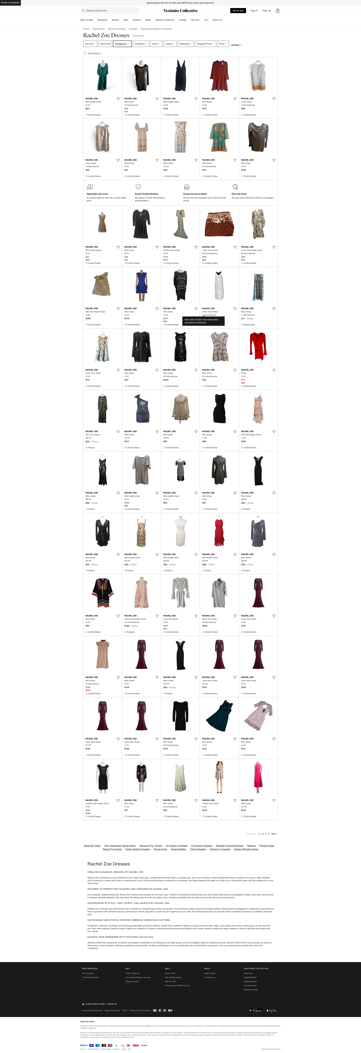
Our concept (88, 973)
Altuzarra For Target (150, 845)
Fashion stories (251, 989)
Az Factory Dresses (176, 845)
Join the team (250, 985)
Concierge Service (90, 977)
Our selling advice (173, 977)
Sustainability (250, 977)
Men (126, 19)
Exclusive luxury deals (195, 193)
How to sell (170, 973)
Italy (129, 1049)
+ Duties (249, 318)
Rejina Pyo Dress (112, 849)
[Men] (130, 20)
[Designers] (109, 20)
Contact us (209, 977)
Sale (206, 19)
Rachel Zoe (99, 28)
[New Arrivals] (95, 20)
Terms (124, 1010)
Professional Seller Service (177, 985)
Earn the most (239, 193)
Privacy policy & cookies (140, 1010)
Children (137, 19)
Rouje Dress (160, 849)
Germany (116, 1049)
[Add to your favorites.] (118, 99)
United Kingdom (93, 1049)
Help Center (210, 973)
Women (115, 19)
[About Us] (224, 20)
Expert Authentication (146, 193)
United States (106, 1049)
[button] (278, 11)
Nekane (251, 845)
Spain (124, 1049)
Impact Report (250, 981)
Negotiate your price (97, 193)
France (82, 1049)
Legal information (112, 1010)
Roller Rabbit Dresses (138, 849)
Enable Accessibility (10, 2)
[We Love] (202, 20)
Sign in (254, 10)
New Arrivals (86, 19)
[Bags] (153, 20)
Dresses (133, 28)
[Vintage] (189, 20)
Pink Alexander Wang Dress (120, 845)
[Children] (143, 20)
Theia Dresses (198, 849)
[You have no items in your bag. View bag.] (278, 11)
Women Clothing (117, 28)
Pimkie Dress (266, 845)
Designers (102, 19)
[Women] (121, 20)
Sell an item (238, 10)
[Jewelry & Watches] (176, 20)
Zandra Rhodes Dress (246, 849)
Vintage (182, 19)
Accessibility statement (92, 1010)
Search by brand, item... (97, 10)
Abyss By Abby (92, 845)
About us (248, 973)
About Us (217, 19)
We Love (195, 19)
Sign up (267, 10)
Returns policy (132, 981)
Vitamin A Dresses (220, 849)
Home (86, 28)
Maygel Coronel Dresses (229, 845)
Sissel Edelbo (178, 849)
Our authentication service (138, 977)
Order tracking (132, 973)
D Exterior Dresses (201, 845)
